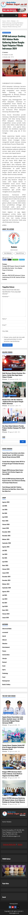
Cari (3, 437)
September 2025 (6, 543)
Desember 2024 (6, 576)
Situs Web (5, 331)
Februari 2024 (5, 614)
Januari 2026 (5, 528)
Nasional (6, 421)
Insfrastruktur (6, 655)
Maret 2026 (5, 521)
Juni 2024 (4, 599)
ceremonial (5, 632)
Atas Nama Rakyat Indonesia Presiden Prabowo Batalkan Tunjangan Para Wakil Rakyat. (13, 428)
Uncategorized (6, 681)
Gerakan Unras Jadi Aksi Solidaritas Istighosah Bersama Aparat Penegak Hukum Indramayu (12, 401)
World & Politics (6, 32)
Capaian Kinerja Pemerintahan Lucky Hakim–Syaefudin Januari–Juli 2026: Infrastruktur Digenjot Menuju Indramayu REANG (13, 455)
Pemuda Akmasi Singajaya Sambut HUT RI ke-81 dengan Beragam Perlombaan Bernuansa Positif (13, 463)
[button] (2, 15)
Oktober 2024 (5, 584)
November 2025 (6, 536)
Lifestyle (4, 658)
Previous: (13, 267)
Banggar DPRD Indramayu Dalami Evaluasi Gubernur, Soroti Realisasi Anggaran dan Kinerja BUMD (12, 472)
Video (24, 15)
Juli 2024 (4, 595)
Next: (13, 276)
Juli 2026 (4, 506)
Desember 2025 (6, 532)
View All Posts (20, 253)
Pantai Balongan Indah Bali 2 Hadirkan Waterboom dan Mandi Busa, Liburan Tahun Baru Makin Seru (13, 489)
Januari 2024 (5, 617)
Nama (4, 319)
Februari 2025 (5, 569)
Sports (4, 670)
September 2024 (6, 588)
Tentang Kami (14, 904)
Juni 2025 (4, 554)
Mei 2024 (4, 603)
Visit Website (8, 253)
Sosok (3, 666)
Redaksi (6, 52)
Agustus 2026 (5, 502)
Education (4, 643)
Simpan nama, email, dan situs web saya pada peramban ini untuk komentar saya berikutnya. (14, 339)
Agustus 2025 (5, 547)
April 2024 (5, 606)
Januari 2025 (5, 573)
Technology (5, 673)
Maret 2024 (5, 610)
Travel (3, 677)
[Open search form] (16, 15)
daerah (5, 395)
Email (4, 325)
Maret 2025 (5, 565)
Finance (4, 651)
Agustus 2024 (5, 591)
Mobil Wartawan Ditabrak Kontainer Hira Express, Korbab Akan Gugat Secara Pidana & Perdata (13, 375)
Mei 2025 (4, 558)
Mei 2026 (4, 513)
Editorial (4, 640)
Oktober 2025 (5, 539)
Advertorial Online (7, 629)
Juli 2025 (4, 550)
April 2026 (5, 517)
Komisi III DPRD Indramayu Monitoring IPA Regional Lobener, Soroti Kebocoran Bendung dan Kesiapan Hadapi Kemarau (13, 481)
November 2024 (6, 580)
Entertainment (6, 647)
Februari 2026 (5, 524)
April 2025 (5, 562)
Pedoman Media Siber (9, 844)
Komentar (5, 296)
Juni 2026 (4, 509)
